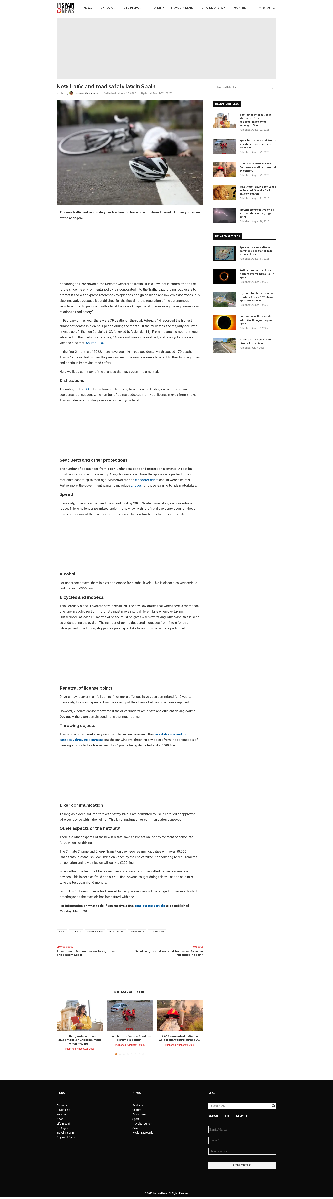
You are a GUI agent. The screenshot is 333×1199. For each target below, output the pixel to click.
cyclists (76, 932)
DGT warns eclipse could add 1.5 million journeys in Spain (256, 320)
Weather (241, 7)
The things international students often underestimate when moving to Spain (255, 120)
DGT (88, 389)
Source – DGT (96, 343)
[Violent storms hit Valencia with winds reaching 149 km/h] (224, 215)
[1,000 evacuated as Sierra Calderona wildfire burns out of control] (180, 1015)
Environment (140, 1114)
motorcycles (95, 932)
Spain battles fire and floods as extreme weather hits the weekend (258, 144)
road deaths (116, 932)
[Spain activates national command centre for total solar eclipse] (224, 253)
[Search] (274, 8)
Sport (135, 1119)
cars (62, 932)
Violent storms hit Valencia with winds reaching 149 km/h (257, 213)
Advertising (63, 1109)
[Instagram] (268, 8)
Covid (135, 1128)
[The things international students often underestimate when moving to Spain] (80, 1015)
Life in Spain (132, 7)
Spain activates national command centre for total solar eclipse (256, 251)
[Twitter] (264, 8)
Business (137, 1105)
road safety (137, 932)
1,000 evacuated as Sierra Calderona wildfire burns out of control (258, 167)
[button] (62, 1027)
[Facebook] (260, 8)
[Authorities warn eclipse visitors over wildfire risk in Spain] (224, 276)
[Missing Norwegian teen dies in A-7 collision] (224, 345)
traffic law (157, 932)
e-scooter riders (146, 480)
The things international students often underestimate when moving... (79, 1040)
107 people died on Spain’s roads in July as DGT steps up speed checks (256, 297)
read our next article (150, 906)
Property (157, 7)
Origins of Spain (213, 7)
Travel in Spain (182, 7)
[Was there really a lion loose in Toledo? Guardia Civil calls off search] (224, 192)
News (88, 7)
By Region (107, 7)
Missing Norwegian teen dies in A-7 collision (255, 341)
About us (62, 1105)
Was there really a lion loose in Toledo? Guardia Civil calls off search (258, 190)
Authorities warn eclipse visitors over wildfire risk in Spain (257, 274)
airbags (136, 485)
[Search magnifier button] (273, 1106)
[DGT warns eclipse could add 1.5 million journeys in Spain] (224, 322)
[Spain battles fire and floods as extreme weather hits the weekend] (130, 1015)
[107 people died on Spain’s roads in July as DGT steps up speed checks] (224, 299)
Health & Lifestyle (142, 1132)
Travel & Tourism (142, 1123)
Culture (136, 1109)
